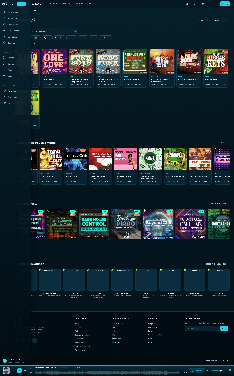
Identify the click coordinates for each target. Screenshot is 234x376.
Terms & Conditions (82, 346)
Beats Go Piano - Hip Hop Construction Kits (126, 242)
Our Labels (79, 339)
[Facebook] (34, 340)
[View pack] (6, 370)
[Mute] (208, 371)
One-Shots (152, 327)
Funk (72, 76)
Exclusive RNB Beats (125, 176)
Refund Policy (80, 342)
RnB (117, 173)
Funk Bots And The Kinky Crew (79, 80)
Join (224, 328)
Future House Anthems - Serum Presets (191, 242)
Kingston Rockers (132, 79)
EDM (113, 335)
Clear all (32, 44)
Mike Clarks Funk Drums (99, 177)
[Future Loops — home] (4, 4)
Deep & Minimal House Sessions (148, 177)
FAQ (76, 331)
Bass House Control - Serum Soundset (94, 242)
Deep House (145, 173)
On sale (107, 38)
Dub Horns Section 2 (175, 176)
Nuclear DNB (72, 176)
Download (55, 71)
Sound (32, 38)
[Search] (187, 3)
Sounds (79, 4)
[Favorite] (45, 52)
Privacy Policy (80, 350)
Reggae (46, 76)
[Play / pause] (54, 61)
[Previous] (13, 371)
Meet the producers (216, 264)
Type (91, 4)
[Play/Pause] (19, 370)
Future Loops (140, 84)
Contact (78, 327)
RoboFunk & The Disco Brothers (107, 80)
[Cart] (202, 3)
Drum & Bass (71, 173)
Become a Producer (82, 335)
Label (70, 38)
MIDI (150, 342)
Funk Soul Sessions (187, 79)
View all (222, 143)
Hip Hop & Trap (117, 324)
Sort (209, 20)
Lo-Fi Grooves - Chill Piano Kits (60, 242)
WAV (150, 339)
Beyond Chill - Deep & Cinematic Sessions (158, 242)
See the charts (218, 204)
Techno (114, 331)
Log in (12, 4)
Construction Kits (155, 335)
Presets (151, 331)
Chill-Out (45, 173)
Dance (218, 173)
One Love (47, 79)
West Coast (156, 76)
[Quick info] (36, 52)
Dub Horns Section (198, 176)
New (84, 38)
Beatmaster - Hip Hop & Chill (45, 368)
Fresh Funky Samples (88, 84)
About (77, 324)
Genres (66, 4)
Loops (150, 324)
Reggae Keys (211, 79)
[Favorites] (194, 3)
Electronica (116, 342)
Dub (167, 173)
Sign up (21, 4)
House (114, 327)
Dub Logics (31, 84)
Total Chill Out (47, 176)
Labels (53, 4)
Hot (95, 38)
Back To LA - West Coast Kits (159, 80)
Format (58, 38)
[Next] (25, 371)
